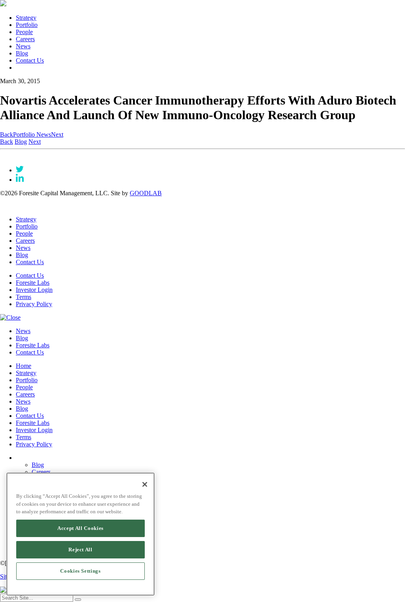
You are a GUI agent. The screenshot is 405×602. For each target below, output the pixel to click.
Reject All (80, 549)
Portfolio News (32, 134)
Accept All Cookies (80, 528)
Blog (22, 53)
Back (6, 134)
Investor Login (34, 289)
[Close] (144, 484)
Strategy (26, 17)
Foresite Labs (32, 282)
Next (57, 134)
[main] (80, 534)
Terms (23, 296)
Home (23, 365)
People (24, 32)
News (23, 46)
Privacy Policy (34, 304)
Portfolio (27, 24)
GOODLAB (146, 193)
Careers (25, 39)
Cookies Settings (80, 571)
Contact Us (30, 60)
